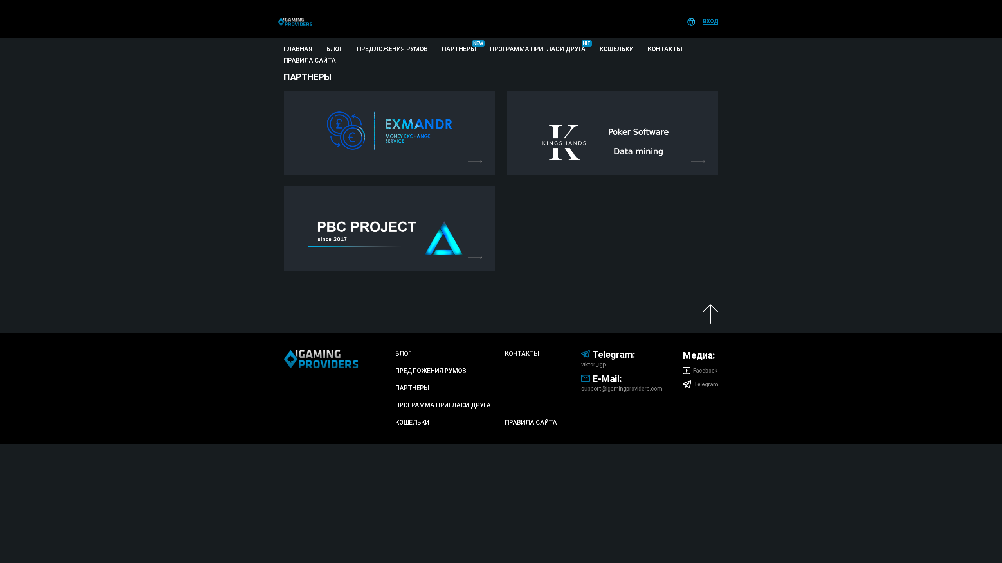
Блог (334, 49)
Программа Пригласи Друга (538, 49)
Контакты (665, 49)
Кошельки (617, 49)
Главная (298, 49)
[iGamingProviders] (295, 21)
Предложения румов (392, 49)
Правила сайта (310, 60)
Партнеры (459, 49)
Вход (710, 21)
